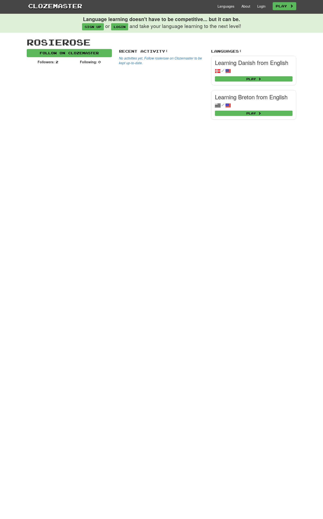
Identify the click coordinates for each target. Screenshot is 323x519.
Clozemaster (55, 5)
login (120, 26)
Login (261, 6)
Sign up (93, 26)
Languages (226, 6)
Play (283, 6)
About (245, 6)
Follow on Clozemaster (69, 53)
